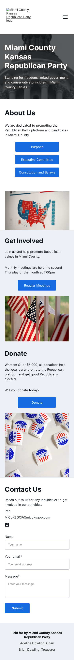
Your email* (13, 556)
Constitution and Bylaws (37, 172)
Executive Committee (37, 160)
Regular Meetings (37, 285)
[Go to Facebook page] (7, 525)
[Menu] (65, 17)
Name (9, 537)
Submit (17, 608)
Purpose (37, 147)
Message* (12, 576)
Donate (37, 402)
